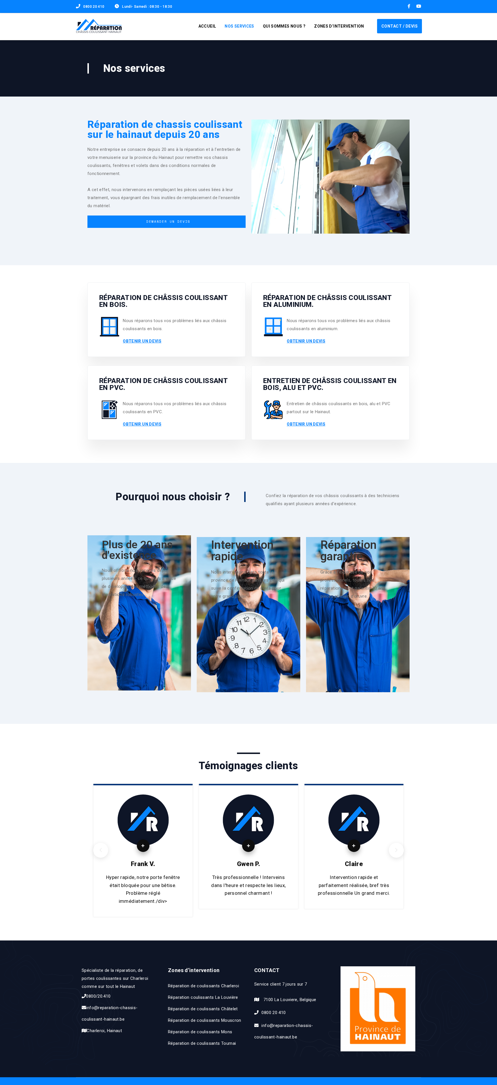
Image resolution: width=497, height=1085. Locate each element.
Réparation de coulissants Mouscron (204, 1020)
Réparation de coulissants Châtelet (203, 1008)
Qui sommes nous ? (284, 26)
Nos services (239, 26)
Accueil (207, 26)
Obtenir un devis (142, 341)
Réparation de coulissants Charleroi (203, 985)
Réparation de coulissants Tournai (202, 1043)
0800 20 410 (93, 7)
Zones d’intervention (339, 26)
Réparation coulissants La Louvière (203, 997)
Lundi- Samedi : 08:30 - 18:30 (147, 7)
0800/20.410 (98, 996)
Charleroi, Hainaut (104, 1030)
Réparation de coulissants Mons (200, 1031)
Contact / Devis (399, 26)
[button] (100, 850)
